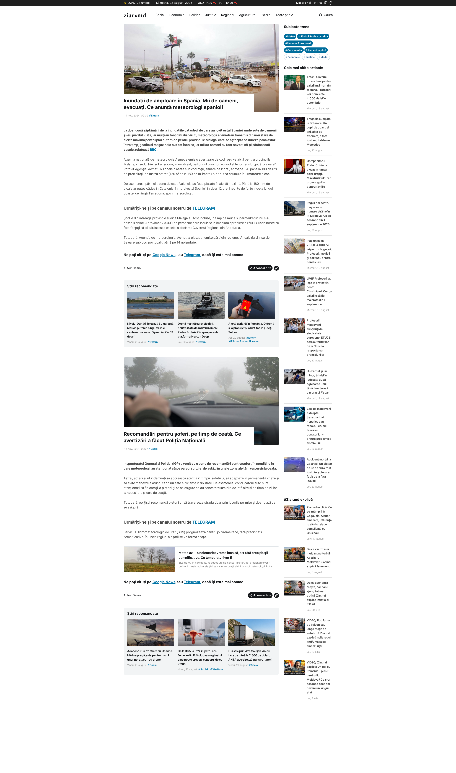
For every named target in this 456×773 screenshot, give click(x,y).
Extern (265, 15)
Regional (227, 15)
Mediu (323, 57)
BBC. (153, 149)
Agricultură (247, 15)
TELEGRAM (203, 208)
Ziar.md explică (316, 50)
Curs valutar (293, 50)
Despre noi (303, 2)
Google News (163, 255)
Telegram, (192, 255)
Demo (137, 268)
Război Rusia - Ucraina (313, 36)
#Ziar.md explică (298, 499)
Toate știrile (284, 15)
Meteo (290, 36)
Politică (194, 15)
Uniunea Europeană (298, 43)
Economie (176, 15)
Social (160, 15)
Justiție (210, 15)
